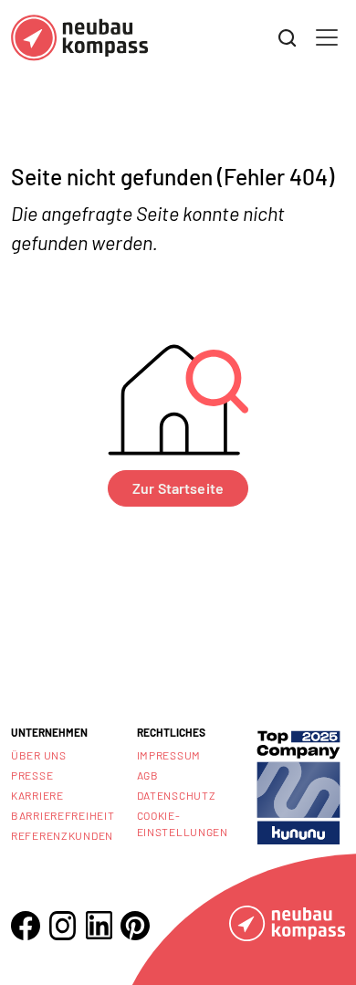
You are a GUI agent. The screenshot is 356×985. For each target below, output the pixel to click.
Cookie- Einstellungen (182, 823)
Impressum (169, 755)
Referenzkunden (62, 835)
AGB (148, 775)
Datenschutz (176, 795)
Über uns (39, 755)
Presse (32, 775)
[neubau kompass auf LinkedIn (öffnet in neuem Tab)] (98, 925)
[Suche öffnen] (287, 38)
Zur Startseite (178, 488)
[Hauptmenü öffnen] (327, 37)
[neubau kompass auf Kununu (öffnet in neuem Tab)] (298, 785)
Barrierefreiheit (63, 815)
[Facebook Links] (25, 925)
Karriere (37, 795)
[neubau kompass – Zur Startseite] (79, 38)
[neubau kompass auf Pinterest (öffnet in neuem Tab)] (135, 925)
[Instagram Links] (62, 925)
